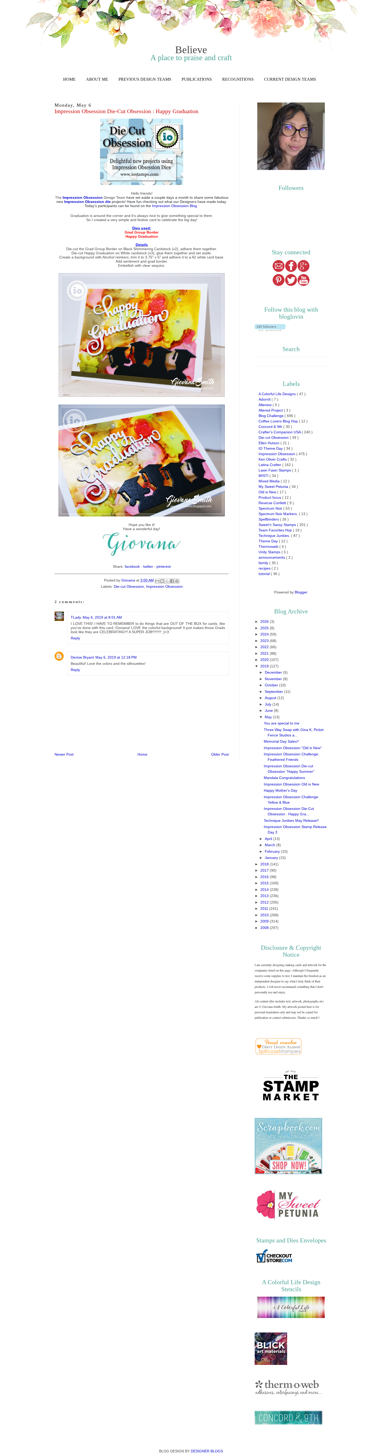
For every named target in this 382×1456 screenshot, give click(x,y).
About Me (97, 79)
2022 (265, 647)
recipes (265, 568)
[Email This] (157, 581)
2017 (265, 870)
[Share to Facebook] (172, 581)
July (268, 704)
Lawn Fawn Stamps (275, 470)
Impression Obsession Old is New (291, 784)
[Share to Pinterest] (177, 581)
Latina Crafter (270, 465)
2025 (265, 628)
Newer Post (64, 754)
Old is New (268, 492)
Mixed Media (270, 481)
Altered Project (271, 410)
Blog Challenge (272, 416)
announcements (272, 557)
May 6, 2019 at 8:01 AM (102, 617)
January (272, 858)
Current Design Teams (290, 79)
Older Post (220, 754)
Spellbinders (269, 519)
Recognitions (238, 79)
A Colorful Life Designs (278, 394)
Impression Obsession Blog (175, 206)
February (273, 851)
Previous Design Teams (144, 79)
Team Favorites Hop (276, 530)
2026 (265, 621)
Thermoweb (269, 546)
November (274, 679)
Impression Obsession (164, 586)
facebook (132, 566)
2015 (265, 883)
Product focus (270, 497)
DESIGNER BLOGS (207, 1451)
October (272, 685)
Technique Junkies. (275, 536)
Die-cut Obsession (129, 586)
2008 (265, 928)
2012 (265, 902)
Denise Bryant (82, 657)
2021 (265, 653)
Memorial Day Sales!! (281, 741)
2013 (265, 896)
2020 (265, 660)
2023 (265, 641)
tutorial (265, 574)
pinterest (163, 566)
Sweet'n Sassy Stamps (278, 525)
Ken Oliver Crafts (273, 459)
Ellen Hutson (269, 443)
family (264, 563)
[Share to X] (167, 581)
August (271, 698)
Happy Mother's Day (280, 790)
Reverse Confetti (273, 503)
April (269, 839)
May (269, 717)
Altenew (266, 405)
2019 (265, 666)
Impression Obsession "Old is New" (293, 748)
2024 (265, 634)
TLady (76, 617)
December (274, 672)
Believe (191, 50)
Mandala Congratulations (284, 778)
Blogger (301, 592)
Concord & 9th (271, 427)
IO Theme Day (271, 448)
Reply (75, 638)
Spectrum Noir (271, 508)
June (269, 710)
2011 (264, 908)
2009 (265, 921)
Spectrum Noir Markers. (279, 514)
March (270, 845)
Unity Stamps (270, 552)
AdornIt (265, 399)
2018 (265, 864)
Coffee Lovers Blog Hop (279, 421)
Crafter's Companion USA (280, 432)
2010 (265, 915)
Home (69, 79)
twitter (148, 566)
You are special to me (281, 723)
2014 (265, 889)
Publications (197, 79)
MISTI (264, 476)
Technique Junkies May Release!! (291, 820)
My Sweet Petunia (274, 486)
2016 (265, 877)
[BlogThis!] (162, 581)
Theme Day (269, 541)
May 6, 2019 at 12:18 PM (116, 657)
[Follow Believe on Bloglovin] (270, 330)
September (274, 691)
